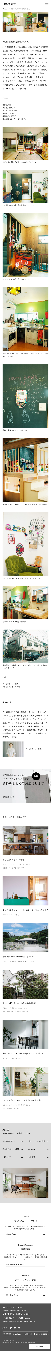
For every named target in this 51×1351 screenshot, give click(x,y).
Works (5, 9)
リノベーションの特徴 (36, 1141)
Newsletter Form (12, 1295)
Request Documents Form (15, 1265)
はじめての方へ (8, 1141)
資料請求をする (8, 797)
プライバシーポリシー (9, 1340)
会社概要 (31, 1157)
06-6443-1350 (13, 1314)
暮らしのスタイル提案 (11, 1149)
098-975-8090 (13, 1318)
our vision (31, 1149)
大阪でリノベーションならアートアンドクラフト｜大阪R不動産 (9, 4)
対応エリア (7, 1157)
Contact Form (11, 1234)
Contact (39, 1346)
